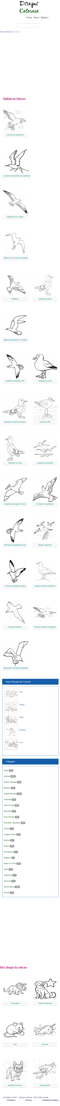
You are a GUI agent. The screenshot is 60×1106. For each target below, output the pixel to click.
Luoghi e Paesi (10, 834)
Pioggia (21, 705)
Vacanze (7, 881)
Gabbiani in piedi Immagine (15, 422)
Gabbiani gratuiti (45, 299)
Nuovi (36, 17)
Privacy (28, 1100)
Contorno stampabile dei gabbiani (16, 176)
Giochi (6, 829)
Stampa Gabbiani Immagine (45, 627)
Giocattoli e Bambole (12, 823)
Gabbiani (15, 299)
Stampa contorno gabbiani (45, 586)
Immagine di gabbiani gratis (15, 545)
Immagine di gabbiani (45, 504)
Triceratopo (15, 1003)
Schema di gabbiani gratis (15, 586)
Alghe (21, 717)
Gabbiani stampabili (45, 463)
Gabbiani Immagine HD (15, 381)
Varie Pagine (9, 887)
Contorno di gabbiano (15, 135)
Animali (9, 32)
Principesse (9, 852)
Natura (7, 846)
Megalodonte (45, 1085)
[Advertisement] (30, 66)
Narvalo (45, 1044)
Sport (6, 869)
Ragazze (7, 858)
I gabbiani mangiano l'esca (15, 504)
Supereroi (8, 875)
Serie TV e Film (10, 864)
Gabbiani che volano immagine (15, 258)
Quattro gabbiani (45, 545)
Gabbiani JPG (45, 422)
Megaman (22, 730)
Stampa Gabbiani (15, 627)
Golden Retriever (45, 1003)
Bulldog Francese (15, 1085)
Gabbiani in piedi (45, 381)
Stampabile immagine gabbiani (15, 668)
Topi (15, 1044)
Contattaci (11, 1100)
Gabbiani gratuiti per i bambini (15, 340)
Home (29, 17)
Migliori (44, 17)
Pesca (21, 743)
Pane (21, 692)
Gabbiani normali (15, 463)
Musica (7, 840)
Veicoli (6, 893)
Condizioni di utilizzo (50, 1100)
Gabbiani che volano (15, 217)
